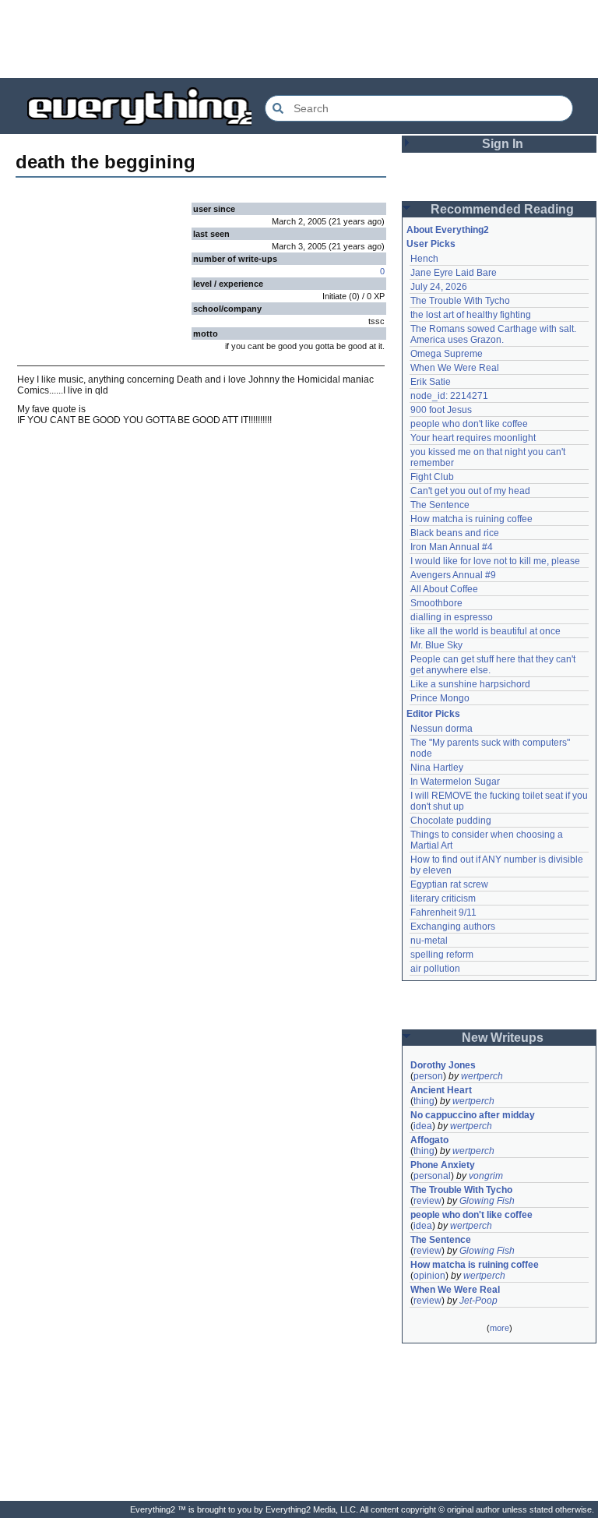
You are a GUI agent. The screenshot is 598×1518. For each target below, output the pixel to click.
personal (432, 1175)
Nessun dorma (441, 728)
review (427, 1200)
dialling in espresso (451, 617)
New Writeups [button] (502, 1037)
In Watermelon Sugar (455, 781)
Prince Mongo (440, 698)
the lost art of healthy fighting (470, 314)
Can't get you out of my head (470, 490)
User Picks (431, 243)
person (428, 1076)
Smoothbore (436, 603)
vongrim (486, 1175)
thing (423, 1101)
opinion (429, 1275)
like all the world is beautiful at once (485, 631)
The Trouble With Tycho (460, 300)
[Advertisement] (299, 39)
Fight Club (432, 476)
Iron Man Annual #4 (451, 547)
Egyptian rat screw (449, 884)
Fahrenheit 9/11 (443, 912)
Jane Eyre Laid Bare (453, 272)
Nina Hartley (436, 767)
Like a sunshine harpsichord (470, 684)
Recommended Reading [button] (502, 209)
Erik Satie (430, 381)
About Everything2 (447, 229)
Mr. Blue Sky (436, 645)
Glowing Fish (487, 1200)
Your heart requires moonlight (473, 437)
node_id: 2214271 (449, 395)
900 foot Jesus (441, 409)
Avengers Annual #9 (453, 575)
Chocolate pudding (450, 820)
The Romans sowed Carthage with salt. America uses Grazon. (494, 334)
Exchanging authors (452, 926)
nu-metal (429, 940)
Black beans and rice (454, 533)
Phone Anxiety (442, 1165)
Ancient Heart (441, 1090)
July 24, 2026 (438, 286)
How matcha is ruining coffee (471, 519)
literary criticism (443, 898)
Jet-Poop (478, 1300)
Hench (424, 258)
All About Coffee (444, 589)
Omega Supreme (446, 353)
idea (422, 1126)
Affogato (429, 1140)
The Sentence (440, 505)
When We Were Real (454, 367)
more (499, 1328)
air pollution (435, 968)
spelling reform (441, 954)
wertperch (482, 1076)
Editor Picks (433, 713)
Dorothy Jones (443, 1065)
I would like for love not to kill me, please (495, 561)
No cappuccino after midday (472, 1115)
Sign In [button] (502, 143)
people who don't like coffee (469, 423)
